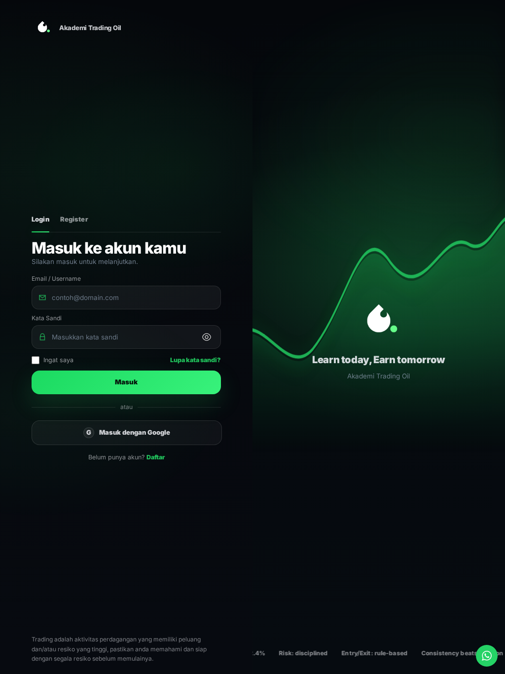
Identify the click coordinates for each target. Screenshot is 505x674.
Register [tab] (74, 219)
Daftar (155, 457)
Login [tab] (40, 219)
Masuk (126, 382)
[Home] (42, 27)
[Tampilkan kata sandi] (207, 337)
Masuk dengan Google (128, 432)
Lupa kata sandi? (195, 360)
